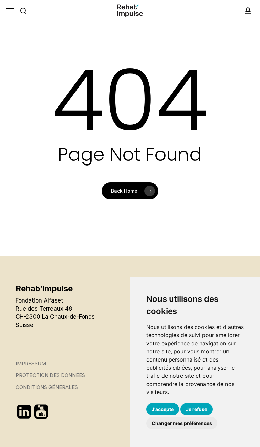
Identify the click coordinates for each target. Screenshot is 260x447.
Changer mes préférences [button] (182, 423)
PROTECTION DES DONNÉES (50, 375)
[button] (10, 10)
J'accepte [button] (163, 409)
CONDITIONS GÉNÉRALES (47, 387)
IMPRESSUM (31, 363)
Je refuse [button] (196, 409)
